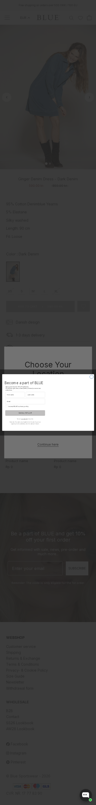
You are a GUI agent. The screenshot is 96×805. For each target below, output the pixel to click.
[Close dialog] (91, 377)
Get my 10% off (24, 413)
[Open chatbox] (86, 795)
